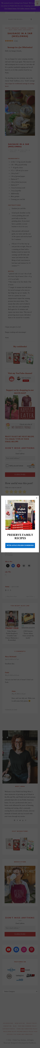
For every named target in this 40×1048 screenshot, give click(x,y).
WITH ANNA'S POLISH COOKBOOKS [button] (20, 545)
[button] (37, 498)
